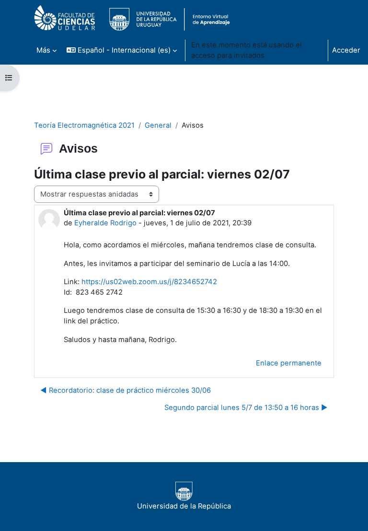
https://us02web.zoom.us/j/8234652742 (149, 281)
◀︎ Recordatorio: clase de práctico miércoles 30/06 (125, 390)
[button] (121, 50)
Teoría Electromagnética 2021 (84, 125)
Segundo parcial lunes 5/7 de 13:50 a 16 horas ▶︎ (246, 407)
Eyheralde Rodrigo (105, 223)
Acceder (346, 50)
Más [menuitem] (43, 50)
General (158, 125)
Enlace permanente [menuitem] (289, 363)
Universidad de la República (184, 506)
